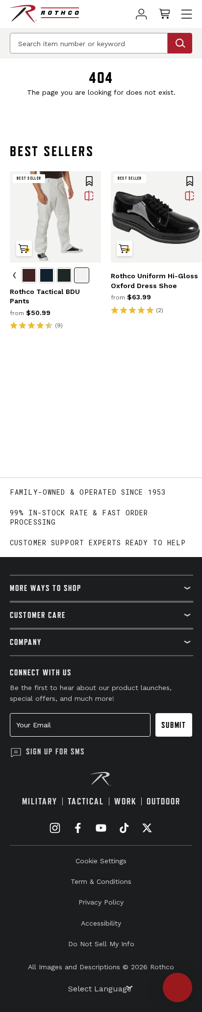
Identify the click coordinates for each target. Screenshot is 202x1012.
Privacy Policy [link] (101, 902)
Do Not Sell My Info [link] (101, 944)
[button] (89, 182)
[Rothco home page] (44, 14)
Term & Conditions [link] (101, 881)
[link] (141, 14)
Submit (173, 724)
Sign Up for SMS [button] (55, 751)
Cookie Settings (101, 861)
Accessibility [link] (101, 923)
